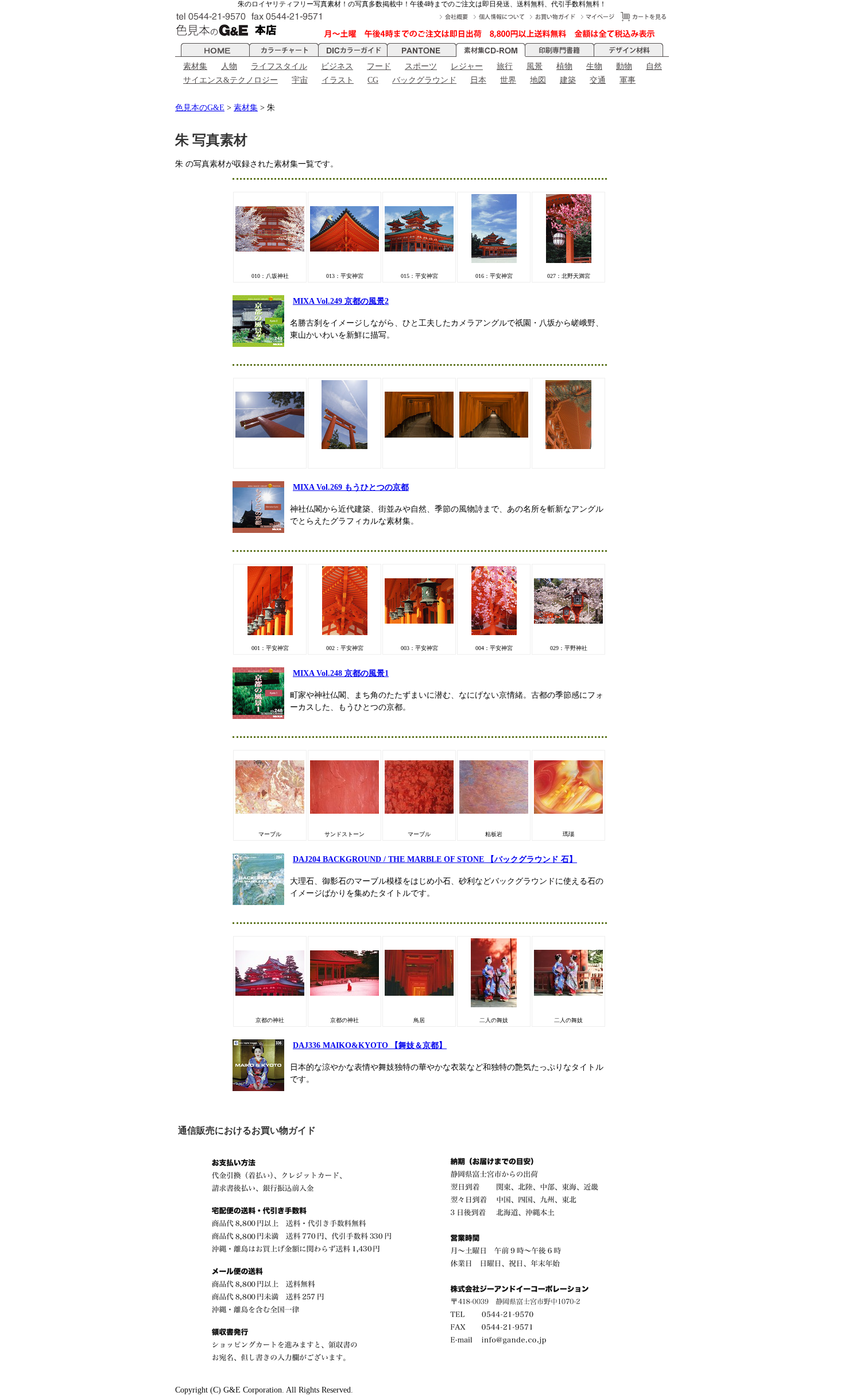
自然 (654, 66)
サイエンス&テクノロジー (230, 80)
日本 (478, 80)
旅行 (505, 66)
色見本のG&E (199, 107)
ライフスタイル (279, 66)
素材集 (195, 66)
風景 (534, 66)
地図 (538, 80)
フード (379, 66)
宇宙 (300, 80)
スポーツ (421, 66)
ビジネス (337, 66)
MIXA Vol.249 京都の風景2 (341, 301)
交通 (598, 80)
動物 (624, 66)
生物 (594, 66)
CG (372, 80)
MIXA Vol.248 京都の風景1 (341, 673)
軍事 (628, 80)
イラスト (338, 80)
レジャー (467, 66)
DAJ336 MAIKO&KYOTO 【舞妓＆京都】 (370, 1045)
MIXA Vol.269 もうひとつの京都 (351, 487)
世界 (508, 80)
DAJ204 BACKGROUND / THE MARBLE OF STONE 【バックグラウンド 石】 (435, 859)
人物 (229, 66)
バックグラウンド (424, 80)
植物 (564, 66)
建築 (568, 80)
